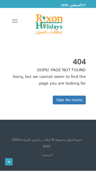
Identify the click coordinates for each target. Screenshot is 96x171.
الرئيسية (47, 154)
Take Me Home (69, 100)
